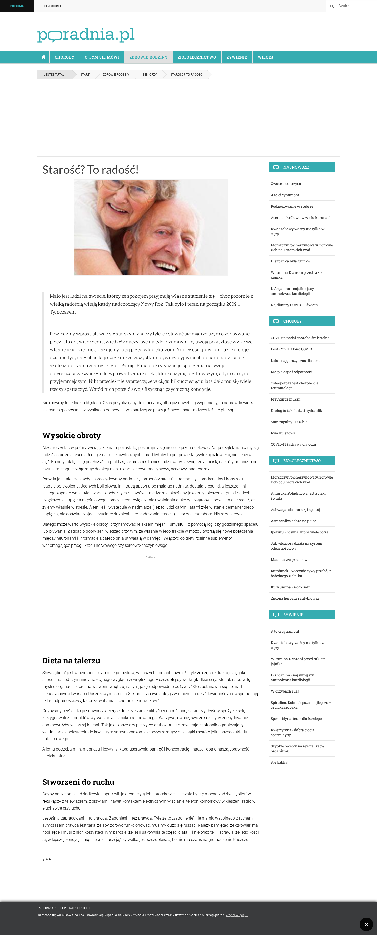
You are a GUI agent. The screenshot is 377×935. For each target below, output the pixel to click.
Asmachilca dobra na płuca (293, 520)
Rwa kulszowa (283, 433)
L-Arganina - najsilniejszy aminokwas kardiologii (292, 291)
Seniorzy (150, 74)
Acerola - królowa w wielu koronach (301, 217)
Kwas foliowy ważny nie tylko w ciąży (297, 231)
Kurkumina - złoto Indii (290, 587)
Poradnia (17, 6)
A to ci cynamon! (285, 194)
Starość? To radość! (90, 169)
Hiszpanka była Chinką (290, 261)
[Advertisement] (188, 118)
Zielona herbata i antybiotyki (295, 598)
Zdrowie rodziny (149, 57)
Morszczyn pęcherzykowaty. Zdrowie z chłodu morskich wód (302, 247)
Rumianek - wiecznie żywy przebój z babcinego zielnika (301, 573)
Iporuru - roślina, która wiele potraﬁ (301, 532)
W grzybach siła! (285, 691)
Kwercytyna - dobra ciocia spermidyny (292, 732)
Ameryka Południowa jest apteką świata (298, 496)
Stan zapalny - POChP (289, 421)
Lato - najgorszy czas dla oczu (296, 360)
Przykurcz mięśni (285, 399)
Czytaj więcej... (237, 914)
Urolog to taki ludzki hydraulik (296, 410)
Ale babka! (279, 762)
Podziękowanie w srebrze (292, 206)
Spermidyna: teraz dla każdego (296, 718)
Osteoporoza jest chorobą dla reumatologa (295, 385)
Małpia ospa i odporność (291, 371)
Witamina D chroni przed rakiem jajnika (298, 275)
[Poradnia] (86, 30)
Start (43, 57)
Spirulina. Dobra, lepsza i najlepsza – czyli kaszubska (301, 705)
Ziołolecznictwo (197, 57)
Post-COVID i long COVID (291, 349)
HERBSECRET (52, 6)
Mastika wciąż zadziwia (291, 559)
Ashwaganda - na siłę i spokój (295, 509)
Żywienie (237, 57)
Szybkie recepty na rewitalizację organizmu (297, 748)
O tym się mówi (102, 57)
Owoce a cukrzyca (286, 183)
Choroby (64, 57)
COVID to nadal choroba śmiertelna (300, 337)
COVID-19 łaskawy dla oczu (293, 444)
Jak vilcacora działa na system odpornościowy (296, 546)
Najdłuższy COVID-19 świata (294, 304)
